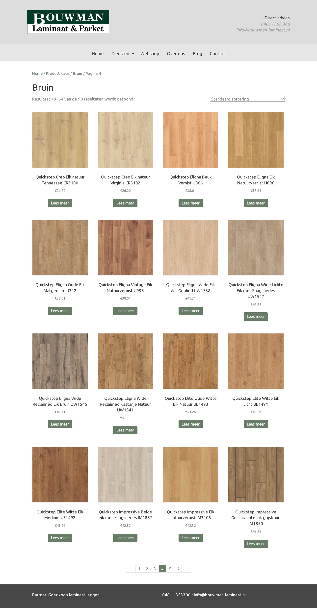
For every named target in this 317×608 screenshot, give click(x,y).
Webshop (149, 53)
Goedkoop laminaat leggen (74, 594)
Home (98, 53)
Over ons (176, 53)
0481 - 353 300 (275, 24)
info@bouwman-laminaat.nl (263, 29)
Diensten (120, 53)
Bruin (77, 73)
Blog (197, 53)
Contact (217, 53)
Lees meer (60, 203)
